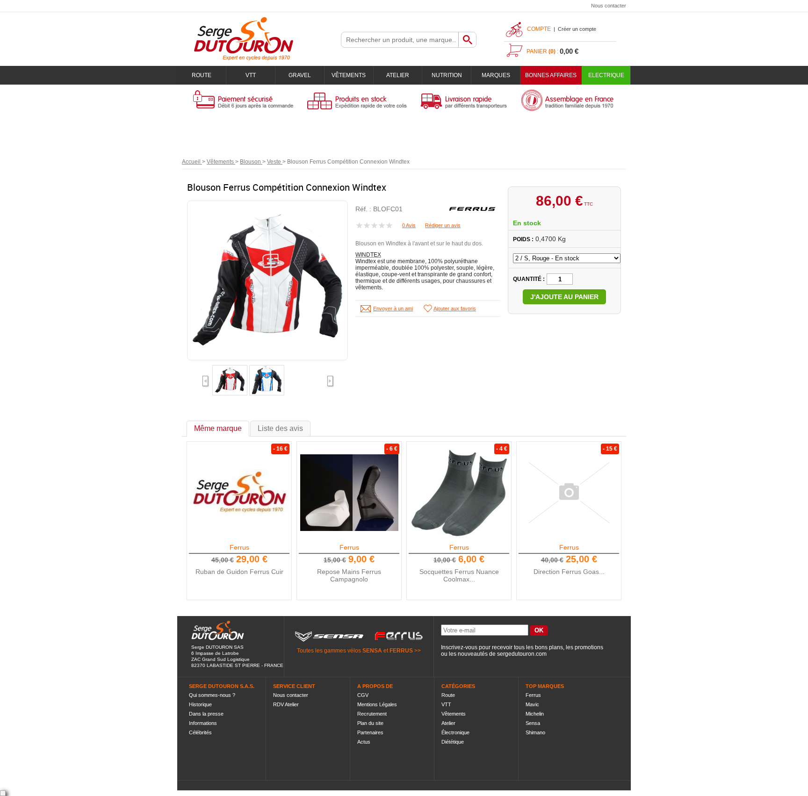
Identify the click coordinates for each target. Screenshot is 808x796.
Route (201, 75)
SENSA (372, 650)
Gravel (300, 75)
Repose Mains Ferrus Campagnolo (349, 575)
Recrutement (372, 714)
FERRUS (401, 650)
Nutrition (447, 75)
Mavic (532, 704)
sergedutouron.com (522, 654)
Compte (539, 29)
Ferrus (239, 547)
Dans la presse (206, 714)
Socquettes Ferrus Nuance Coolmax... (459, 575)
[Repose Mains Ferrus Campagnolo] (349, 493)
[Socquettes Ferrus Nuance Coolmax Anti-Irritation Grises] (459, 493)
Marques (496, 75)
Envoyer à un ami (393, 308)
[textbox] (399, 39)
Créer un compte (577, 29)
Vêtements (349, 75)
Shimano (535, 732)
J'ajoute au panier (564, 297)
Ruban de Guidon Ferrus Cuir (239, 571)
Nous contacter (608, 5)
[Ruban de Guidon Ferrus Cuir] (239, 493)
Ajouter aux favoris (454, 308)
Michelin (535, 714)
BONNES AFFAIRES (551, 75)
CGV (362, 695)
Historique (200, 704)
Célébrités (200, 732)
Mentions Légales (377, 704)
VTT (250, 75)
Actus (363, 742)
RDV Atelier (286, 704)
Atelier (397, 75)
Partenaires (370, 732)
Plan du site (370, 723)
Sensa (533, 723)
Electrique (606, 75)
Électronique (455, 732)
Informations (203, 723)
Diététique (452, 742)
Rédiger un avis (443, 225)
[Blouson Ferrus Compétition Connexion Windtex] (230, 391)
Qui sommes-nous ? (212, 695)
